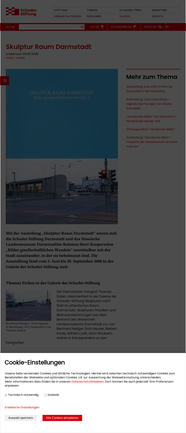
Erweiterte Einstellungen (22, 407)
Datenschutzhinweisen (87, 381)
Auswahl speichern (20, 417)
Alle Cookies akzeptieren (62, 417)
